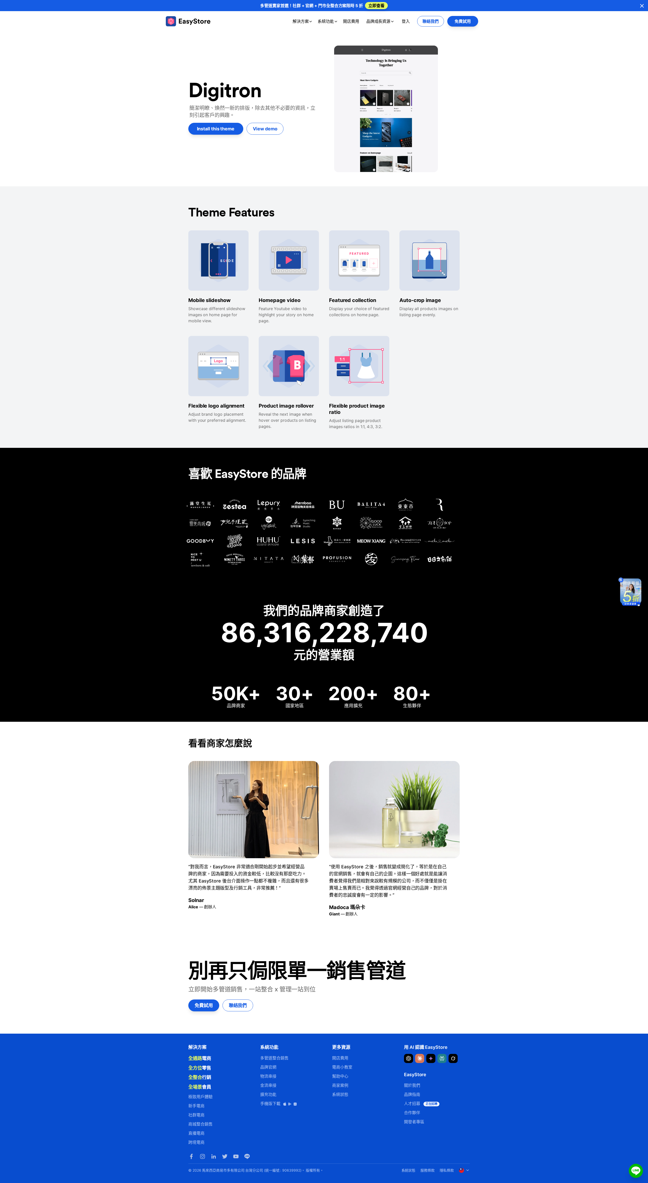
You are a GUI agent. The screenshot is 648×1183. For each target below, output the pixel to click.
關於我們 (412, 1085)
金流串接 (268, 1085)
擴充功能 (268, 1094)
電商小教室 (342, 1067)
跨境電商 (196, 1142)
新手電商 (196, 1105)
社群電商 (196, 1114)
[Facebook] (191, 1156)
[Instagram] (202, 1156)
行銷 (199, 1077)
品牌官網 (268, 1067)
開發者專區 (414, 1121)
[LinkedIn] (214, 1156)
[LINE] (247, 1156)
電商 (199, 1058)
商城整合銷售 (200, 1124)
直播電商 (196, 1133)
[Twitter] (225, 1156)
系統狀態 (340, 1094)
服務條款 (427, 1170)
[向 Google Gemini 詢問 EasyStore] (430, 1058)
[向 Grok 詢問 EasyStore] (453, 1058)
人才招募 (420, 1103)
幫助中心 (340, 1076)
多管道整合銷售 (274, 1057)
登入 (406, 21)
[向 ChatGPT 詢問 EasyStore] (408, 1058)
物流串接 (268, 1076)
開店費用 (351, 21)
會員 (199, 1087)
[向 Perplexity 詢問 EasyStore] (442, 1058)
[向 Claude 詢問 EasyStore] (419, 1058)
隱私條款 (447, 1170)
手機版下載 (271, 1103)
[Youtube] (236, 1156)
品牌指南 (412, 1094)
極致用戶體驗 (200, 1096)
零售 (199, 1068)
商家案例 (340, 1085)
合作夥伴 (412, 1112)
